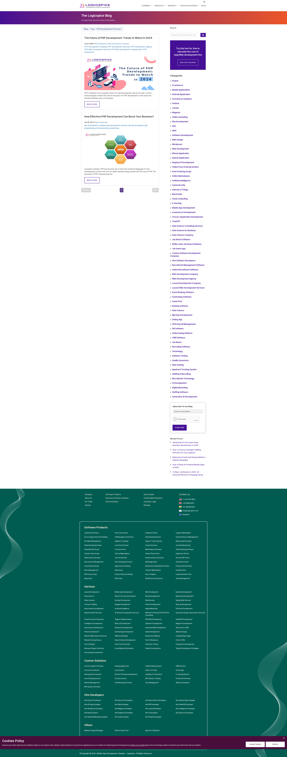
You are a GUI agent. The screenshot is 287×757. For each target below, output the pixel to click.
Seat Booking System (153, 537)
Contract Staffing (90, 604)
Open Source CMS (182, 627)
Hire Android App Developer (185, 700)
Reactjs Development (183, 604)
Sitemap (147, 505)
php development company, (95, 125)
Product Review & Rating (124, 574)
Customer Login (150, 502)
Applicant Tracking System (184, 369)
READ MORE (92, 104)
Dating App (177, 320)
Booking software (180, 306)
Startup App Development (93, 652)
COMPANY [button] (146, 6)
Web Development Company (118, 44)
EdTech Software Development (126, 674)
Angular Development (122, 604)
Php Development (100, 44)
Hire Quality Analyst (122, 717)
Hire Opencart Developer (184, 713)
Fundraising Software (181, 297)
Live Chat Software (122, 545)
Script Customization (122, 644)
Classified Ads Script (91, 549)
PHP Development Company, (96, 47)
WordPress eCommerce (154, 578)
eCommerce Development (93, 627)
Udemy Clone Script (152, 553)
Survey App (180, 670)
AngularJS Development (183, 162)
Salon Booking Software (93, 545)
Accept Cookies (255, 744)
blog (203, 6)
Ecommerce (177, 85)
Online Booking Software (185, 549)
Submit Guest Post (122, 730)
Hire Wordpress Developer (93, 708)
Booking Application (122, 666)
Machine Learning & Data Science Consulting (157, 614)
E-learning (177, 203)
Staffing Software (180, 392)
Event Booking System (92, 678)
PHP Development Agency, (141, 47)
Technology (177, 351)
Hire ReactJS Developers (124, 700)
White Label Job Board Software (186, 244)
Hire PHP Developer (152, 704)
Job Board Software (181, 240)
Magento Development (184, 623)
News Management (91, 570)
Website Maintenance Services (95, 636)
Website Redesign (121, 636)
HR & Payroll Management (184, 324)
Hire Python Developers (92, 700)
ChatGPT (176, 221)
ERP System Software (92, 687)
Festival (175, 103)
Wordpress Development (124, 627)
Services (89, 586)
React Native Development (94, 608)
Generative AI (89, 596)
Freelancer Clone (151, 533)
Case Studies (149, 494)
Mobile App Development (183, 208)
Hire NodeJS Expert (91, 713)
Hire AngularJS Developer (124, 713)
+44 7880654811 (189, 503)
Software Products (113, 494)
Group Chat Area (151, 545)
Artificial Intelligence (122, 608)
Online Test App (151, 670)
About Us (88, 498)
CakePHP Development (184, 619)
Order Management (183, 578)
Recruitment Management (94, 562)
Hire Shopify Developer (153, 717)
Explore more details (137, 745)
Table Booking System (153, 666)
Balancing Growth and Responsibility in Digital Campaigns (189, 458)
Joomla (175, 108)
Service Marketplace (122, 553)
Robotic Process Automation (125, 596)
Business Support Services (94, 648)
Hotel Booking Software (123, 683)
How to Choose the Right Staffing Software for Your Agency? (187, 451)
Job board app (179, 249)
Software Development (182, 135)
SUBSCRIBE (179, 428)
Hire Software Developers (184, 261)
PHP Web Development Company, (125, 49)
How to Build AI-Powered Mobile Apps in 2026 (188, 466)
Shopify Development (153, 648)
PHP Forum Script (90, 574)
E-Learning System (182, 674)
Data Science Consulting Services (187, 226)
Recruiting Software (181, 347)
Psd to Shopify (89, 644)
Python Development (152, 604)
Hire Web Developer (122, 704)
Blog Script (88, 578)
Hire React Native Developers (155, 700)
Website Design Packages (93, 730)
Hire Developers (112, 502)
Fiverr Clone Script (121, 533)
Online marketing (180, 117)
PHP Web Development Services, (97, 49)
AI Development (179, 383)
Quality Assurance (180, 360)
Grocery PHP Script (182, 558)
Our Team (88, 502)
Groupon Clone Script (91, 553)
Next (156, 190)
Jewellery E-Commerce (153, 674)
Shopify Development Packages (187, 648)
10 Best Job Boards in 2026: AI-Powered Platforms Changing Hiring (188, 473)
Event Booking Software (183, 292)
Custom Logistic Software (93, 666)
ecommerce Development (184, 212)
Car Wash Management (92, 541)
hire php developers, (136, 125)
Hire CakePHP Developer (184, 704)
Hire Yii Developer (151, 713)
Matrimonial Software (184, 541)
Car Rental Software (183, 678)
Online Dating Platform (182, 333)
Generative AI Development (184, 397)
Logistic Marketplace (183, 533)
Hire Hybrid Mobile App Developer (96, 717)
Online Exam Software (92, 558)
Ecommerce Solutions (182, 99)
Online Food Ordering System (185, 167)
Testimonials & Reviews (153, 498)
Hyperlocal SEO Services (93, 613)
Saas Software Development (125, 640)
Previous (86, 190)
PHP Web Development (153, 619)
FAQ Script (118, 578)
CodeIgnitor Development (93, 623)
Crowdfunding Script (183, 545)
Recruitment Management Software (188, 265)
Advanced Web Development (155, 627)
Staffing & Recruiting (181, 374)
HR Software (178, 329)
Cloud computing (180, 199)
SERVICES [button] (172, 6)
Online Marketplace (181, 176)
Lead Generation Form (184, 574)
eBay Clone (119, 570)
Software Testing (180, 356)
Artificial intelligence (181, 181)
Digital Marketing (180, 388)
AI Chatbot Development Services (127, 613)
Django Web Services (183, 600)
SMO (174, 131)
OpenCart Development (153, 623)
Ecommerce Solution (91, 670)
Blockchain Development (185, 596)
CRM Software (178, 338)
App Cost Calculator (188, 62)
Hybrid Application (180, 158)
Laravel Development (91, 592)
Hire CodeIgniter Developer (185, 708)
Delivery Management (92, 683)
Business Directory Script (154, 558)
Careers (88, 505)
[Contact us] (204, 2)
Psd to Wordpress (151, 640)
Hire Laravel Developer (153, 708)
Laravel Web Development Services (188, 288)
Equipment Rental (182, 553)
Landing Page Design (183, 636)
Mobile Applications (181, 90)
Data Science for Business (184, 230)
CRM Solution (180, 666)
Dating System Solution (92, 674)
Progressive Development (185, 644)
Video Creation (89, 600)
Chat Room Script (182, 562)
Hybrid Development (152, 632)
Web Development (180, 149)
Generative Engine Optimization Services (190, 613)
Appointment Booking (122, 566)
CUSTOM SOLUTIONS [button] (188, 6)
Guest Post (177, 301)
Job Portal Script (121, 558)
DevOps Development (122, 600)
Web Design (177, 140)
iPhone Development (91, 632)
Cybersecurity (178, 185)
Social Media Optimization (124, 648)
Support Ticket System (153, 541)
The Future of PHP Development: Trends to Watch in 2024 (118, 38)
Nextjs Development (152, 596)
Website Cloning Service (93, 640)
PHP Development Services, (119, 47)
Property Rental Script (184, 566)
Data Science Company (182, 235)
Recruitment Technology (183, 379)
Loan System (119, 670)
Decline (275, 744)
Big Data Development (182, 315)
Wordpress (177, 144)
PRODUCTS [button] (159, 6)
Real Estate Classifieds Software (157, 566)
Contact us (184, 494)
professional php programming (107, 128)
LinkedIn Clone (181, 570)
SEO (174, 126)
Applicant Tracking (121, 541)
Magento (176, 112)
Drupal (175, 81)
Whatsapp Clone (151, 562)
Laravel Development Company (186, 283)
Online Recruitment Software (185, 270)
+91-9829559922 (189, 507)
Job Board (177, 342)
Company (88, 494)
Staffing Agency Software (124, 537)
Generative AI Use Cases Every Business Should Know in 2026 (185, 443)
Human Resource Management (187, 537)
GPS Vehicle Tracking (153, 678)
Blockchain (177, 194)
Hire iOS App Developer (92, 704)
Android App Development (124, 632)
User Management (152, 683)
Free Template (150, 574)
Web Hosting (178, 365)
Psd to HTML (180, 640)
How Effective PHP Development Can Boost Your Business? (119, 116)
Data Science (178, 310)
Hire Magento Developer (123, 708)
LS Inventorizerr (120, 549)
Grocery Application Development (187, 217)
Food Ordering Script (181, 172)
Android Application (181, 94)
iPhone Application (180, 153)
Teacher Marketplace (153, 570)
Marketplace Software (153, 549)
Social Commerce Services (94, 619)
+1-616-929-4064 (189, 499)
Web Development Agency (184, 279)
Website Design (181, 632)
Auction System (120, 678)
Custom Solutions (95, 660)
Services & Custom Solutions (117, 498)
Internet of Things (180, 190)
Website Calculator (182, 683)
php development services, (117, 125)
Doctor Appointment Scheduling (95, 537)
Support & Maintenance (123, 619)
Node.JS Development (123, 623)
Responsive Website (152, 636)
